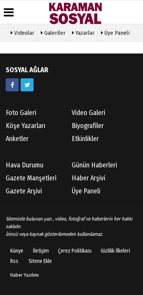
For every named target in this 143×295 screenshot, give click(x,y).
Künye (16, 251)
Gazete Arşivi (24, 191)
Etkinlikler (85, 139)
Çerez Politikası (75, 251)
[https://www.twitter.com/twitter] (27, 84)
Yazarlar (84, 32)
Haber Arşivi (88, 178)
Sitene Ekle (40, 261)
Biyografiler (88, 126)
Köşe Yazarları (25, 126)
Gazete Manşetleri (31, 178)
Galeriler (54, 32)
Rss (14, 261)
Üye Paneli (116, 32)
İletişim (41, 251)
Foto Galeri (21, 113)
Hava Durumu (24, 165)
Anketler (17, 139)
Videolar (23, 32)
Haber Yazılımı (24, 275)
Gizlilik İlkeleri (115, 251)
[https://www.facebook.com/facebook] (12, 84)
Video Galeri (88, 113)
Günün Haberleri (94, 165)
